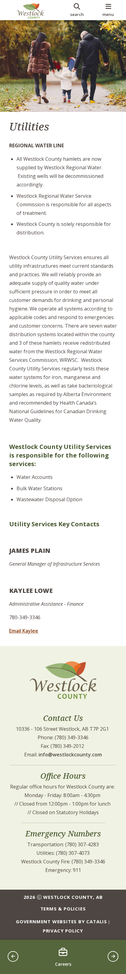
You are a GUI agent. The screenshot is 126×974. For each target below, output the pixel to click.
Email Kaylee (23, 630)
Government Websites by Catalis (61, 921)
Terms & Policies (63, 909)
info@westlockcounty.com (70, 754)
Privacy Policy (63, 931)
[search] (77, 10)
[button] (13, 956)
